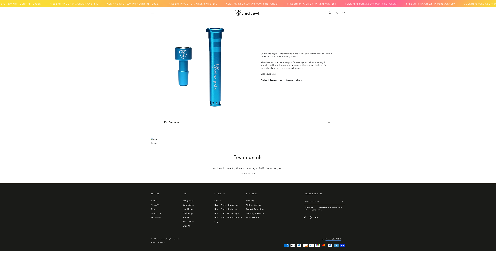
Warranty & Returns (255, 213)
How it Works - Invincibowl (226, 205)
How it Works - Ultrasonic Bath (228, 217)
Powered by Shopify (158, 242)
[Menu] (152, 13)
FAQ (216, 221)
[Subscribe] (343, 201)
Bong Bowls (188, 200)
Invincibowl (289, 53)
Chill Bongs (188, 213)
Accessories (188, 221)
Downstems (188, 205)
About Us (155, 205)
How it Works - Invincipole (226, 209)
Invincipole (304, 53)
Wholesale (156, 217)
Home (154, 200)
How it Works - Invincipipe (226, 213)
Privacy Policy (252, 217)
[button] (330, 13)
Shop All (187, 225)
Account (250, 200)
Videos (217, 200)
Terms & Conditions (255, 209)
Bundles (186, 217)
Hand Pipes (188, 209)
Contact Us (156, 213)
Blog (153, 209)
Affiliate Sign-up (253, 205)
